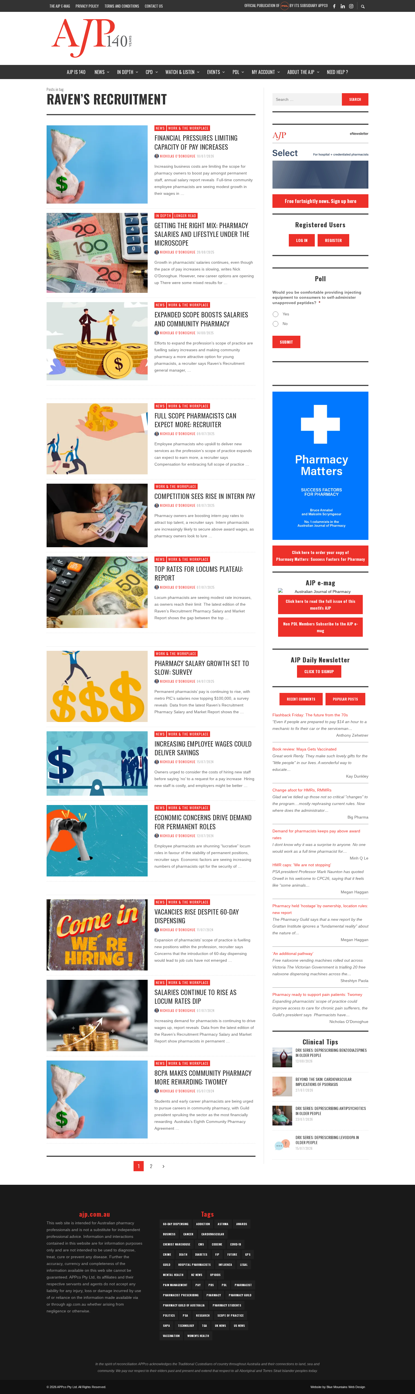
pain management (175, 1285)
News (160, 128)
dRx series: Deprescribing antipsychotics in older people (331, 1110)
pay (197, 1285)
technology (186, 1325)
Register (333, 240)
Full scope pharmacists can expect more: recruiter (195, 419)
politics (169, 1315)
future (232, 1254)
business (169, 1234)
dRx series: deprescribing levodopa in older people (327, 1139)
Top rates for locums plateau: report (198, 573)
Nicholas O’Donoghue (178, 156)
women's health (198, 1336)
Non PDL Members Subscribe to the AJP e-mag (320, 627)
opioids (215, 1275)
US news (239, 1325)
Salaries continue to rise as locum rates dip (195, 996)
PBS (211, 1285)
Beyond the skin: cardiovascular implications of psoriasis (323, 1081)
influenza (225, 1264)
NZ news (196, 1275)
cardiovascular (212, 1234)
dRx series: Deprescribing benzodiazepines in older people (331, 1052)
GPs (247, 1254)
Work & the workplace (188, 128)
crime (167, 1254)
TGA (204, 1325)
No (285, 323)
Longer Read (185, 215)
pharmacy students (227, 1305)
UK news (220, 1325)
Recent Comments (301, 699)
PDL (224, 1285)
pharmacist (243, 1285)
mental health (173, 1275)
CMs (201, 1244)
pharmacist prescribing (180, 1295)
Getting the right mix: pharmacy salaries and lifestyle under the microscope (201, 234)
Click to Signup (319, 671)
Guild (166, 1264)
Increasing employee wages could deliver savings (203, 747)
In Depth (163, 215)
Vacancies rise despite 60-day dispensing (196, 915)
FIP (217, 1254)
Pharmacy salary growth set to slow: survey (201, 667)
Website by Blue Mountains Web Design (338, 1387)
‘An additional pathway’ (292, 953)
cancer (188, 1234)
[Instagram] (351, 6)
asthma (223, 1224)
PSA (185, 1315)
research (202, 1315)
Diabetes (201, 1254)
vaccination (171, 1336)
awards (241, 1224)
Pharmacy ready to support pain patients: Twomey (317, 994)
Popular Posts (345, 699)
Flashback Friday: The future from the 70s (310, 715)
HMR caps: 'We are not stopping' (301, 865)
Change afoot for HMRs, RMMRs (301, 790)
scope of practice (230, 1315)
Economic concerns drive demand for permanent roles (203, 821)
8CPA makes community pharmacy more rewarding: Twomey (203, 1077)
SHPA (166, 1325)
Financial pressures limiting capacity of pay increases (195, 141)
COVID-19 (235, 1244)
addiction (203, 1224)
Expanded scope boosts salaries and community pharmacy (201, 318)
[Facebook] (334, 6)
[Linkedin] (342, 6)
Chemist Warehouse (176, 1244)
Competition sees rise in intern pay (204, 496)
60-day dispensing (175, 1224)
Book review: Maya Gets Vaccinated (304, 749)
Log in (301, 240)
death (183, 1254)
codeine (217, 1244)
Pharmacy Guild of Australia (184, 1305)
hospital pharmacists (194, 1264)
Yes (286, 314)
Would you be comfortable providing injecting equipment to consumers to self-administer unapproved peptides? (316, 297)
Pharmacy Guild (240, 1295)
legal (244, 1264)
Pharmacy (213, 1295)
